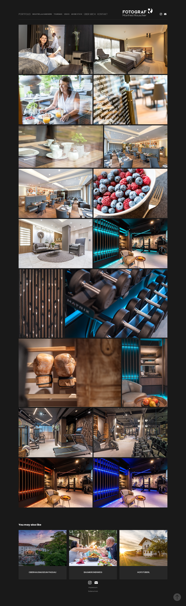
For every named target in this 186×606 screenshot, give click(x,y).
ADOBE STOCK (76, 14)
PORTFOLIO (25, 14)
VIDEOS (66, 14)
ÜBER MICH (90, 14)
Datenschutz (93, 591)
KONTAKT (102, 14)
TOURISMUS (58, 14)
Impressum (93, 587)
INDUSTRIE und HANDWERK (42, 14)
